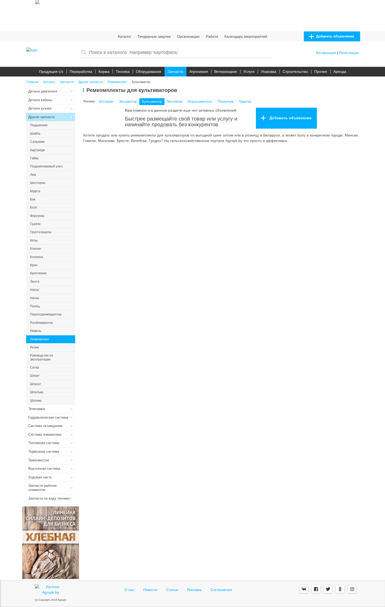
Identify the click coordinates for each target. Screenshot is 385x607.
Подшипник (38, 125)
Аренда (339, 71)
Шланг (35, 376)
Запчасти (175, 71)
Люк (33, 175)
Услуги (249, 71)
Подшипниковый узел (46, 166)
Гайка (34, 158)
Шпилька (36, 392)
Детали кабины (40, 100)
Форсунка (37, 216)
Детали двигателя (42, 91)
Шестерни (37, 183)
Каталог (124, 36)
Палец (35, 306)
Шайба (35, 133)
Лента (34, 281)
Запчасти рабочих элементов (42, 488)
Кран (33, 265)
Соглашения (221, 590)
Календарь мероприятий (245, 36)
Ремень (35, 331)
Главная (32, 82)
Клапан (35, 248)
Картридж (37, 150)
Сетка (34, 367)
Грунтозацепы (41, 232)
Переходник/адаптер (46, 314)
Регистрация (349, 53)
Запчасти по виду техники (49, 498)
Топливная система (43, 443)
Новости (150, 590)
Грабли (35, 224)
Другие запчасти (90, 82)
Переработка (81, 71)
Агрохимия (198, 71)
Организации (188, 36)
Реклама (194, 590)
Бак (32, 199)
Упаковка (268, 71)
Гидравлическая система (48, 417)
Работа (212, 36)
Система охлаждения (45, 426)
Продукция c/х (51, 71)
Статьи (172, 590)
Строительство (295, 71)
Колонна (36, 257)
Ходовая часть (40, 477)
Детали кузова (39, 108)
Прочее (320, 71)
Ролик (34, 347)
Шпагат (35, 384)
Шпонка (36, 400)
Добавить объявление (334, 36)
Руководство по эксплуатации (41, 357)
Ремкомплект (117, 82)
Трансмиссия (38, 460)
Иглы (34, 240)
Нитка (34, 298)
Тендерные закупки (154, 36)
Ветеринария (225, 71)
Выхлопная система (44, 469)
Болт (33, 207)
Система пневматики (44, 434)
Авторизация (326, 53)
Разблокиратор (41, 323)
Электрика (36, 409)
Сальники (37, 142)
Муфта (35, 191)
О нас (129, 590)
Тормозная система (43, 451)
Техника (123, 71)
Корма (103, 71)
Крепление (38, 273)
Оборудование (148, 71)
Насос (34, 290)
